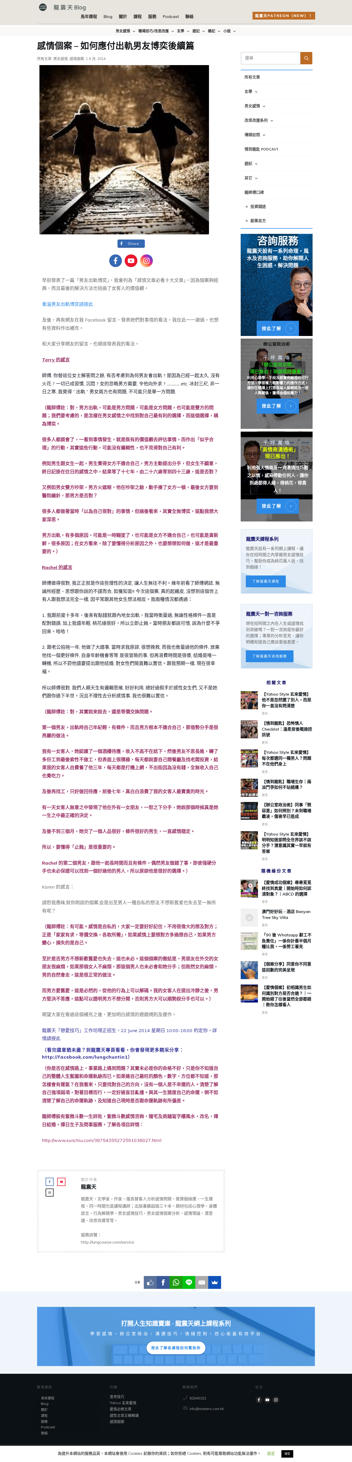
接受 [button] (287, 1454)
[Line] (188, 1282)
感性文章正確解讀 (124, 1415)
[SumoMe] (214, 1282)
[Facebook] (163, 1282)
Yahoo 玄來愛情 (123, 1403)
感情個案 (77, 58)
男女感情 (60, 58)
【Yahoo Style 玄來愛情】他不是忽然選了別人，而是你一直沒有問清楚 (286, 700)
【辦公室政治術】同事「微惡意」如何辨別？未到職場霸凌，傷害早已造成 (286, 810)
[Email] (201, 1282)
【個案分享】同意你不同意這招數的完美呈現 (277, 971)
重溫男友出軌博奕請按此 (67, 304)
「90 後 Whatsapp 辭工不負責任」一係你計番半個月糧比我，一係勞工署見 (277, 944)
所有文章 (44, 58)
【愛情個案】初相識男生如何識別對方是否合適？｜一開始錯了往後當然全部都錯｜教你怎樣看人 (277, 1000)
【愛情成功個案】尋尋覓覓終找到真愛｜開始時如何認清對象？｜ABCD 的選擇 (277, 892)
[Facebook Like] (150, 1282)
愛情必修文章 (120, 1409)
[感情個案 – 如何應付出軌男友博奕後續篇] (124, 149)
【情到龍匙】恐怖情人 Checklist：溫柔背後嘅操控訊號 (287, 729)
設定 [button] (271, 1453)
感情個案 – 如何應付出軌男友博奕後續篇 (115, 45)
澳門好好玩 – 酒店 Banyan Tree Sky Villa (277, 918)
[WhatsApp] (176, 1282)
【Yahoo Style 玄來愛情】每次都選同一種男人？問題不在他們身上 (286, 758)
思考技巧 (117, 1396)
